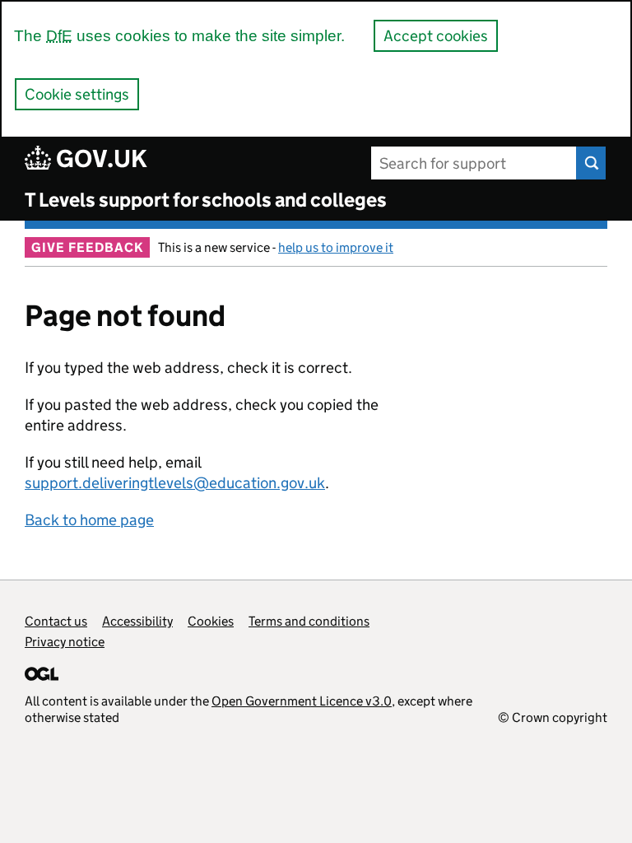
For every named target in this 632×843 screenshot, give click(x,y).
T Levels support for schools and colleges (206, 200)
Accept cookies (435, 35)
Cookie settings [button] (77, 94)
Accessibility (137, 621)
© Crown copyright (552, 717)
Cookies (211, 621)
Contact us (56, 621)
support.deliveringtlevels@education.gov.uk (175, 482)
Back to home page (89, 519)
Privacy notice (65, 642)
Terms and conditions (309, 621)
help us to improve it (335, 247)
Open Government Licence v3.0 (301, 701)
